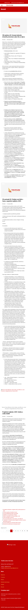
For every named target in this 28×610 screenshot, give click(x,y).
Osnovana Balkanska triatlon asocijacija (10, 513)
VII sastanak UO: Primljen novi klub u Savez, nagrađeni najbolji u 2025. (12, 200)
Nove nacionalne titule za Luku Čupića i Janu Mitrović (13, 518)
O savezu (3, 577)
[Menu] (2, 5)
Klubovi (2, 579)
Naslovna (3, 574)
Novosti (3, 39)
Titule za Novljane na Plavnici (8, 517)
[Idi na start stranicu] (2, 531)
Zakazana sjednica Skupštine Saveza (10, 512)
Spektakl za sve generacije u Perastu (10, 514)
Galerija (2, 584)
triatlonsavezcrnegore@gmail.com (17, 2)
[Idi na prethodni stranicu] (4, 531)
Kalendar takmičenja (5, 582)
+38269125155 (7, 2)
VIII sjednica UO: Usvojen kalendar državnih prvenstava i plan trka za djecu (13, 36)
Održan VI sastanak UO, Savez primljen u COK (11, 516)
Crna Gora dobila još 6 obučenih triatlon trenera (12, 522)
